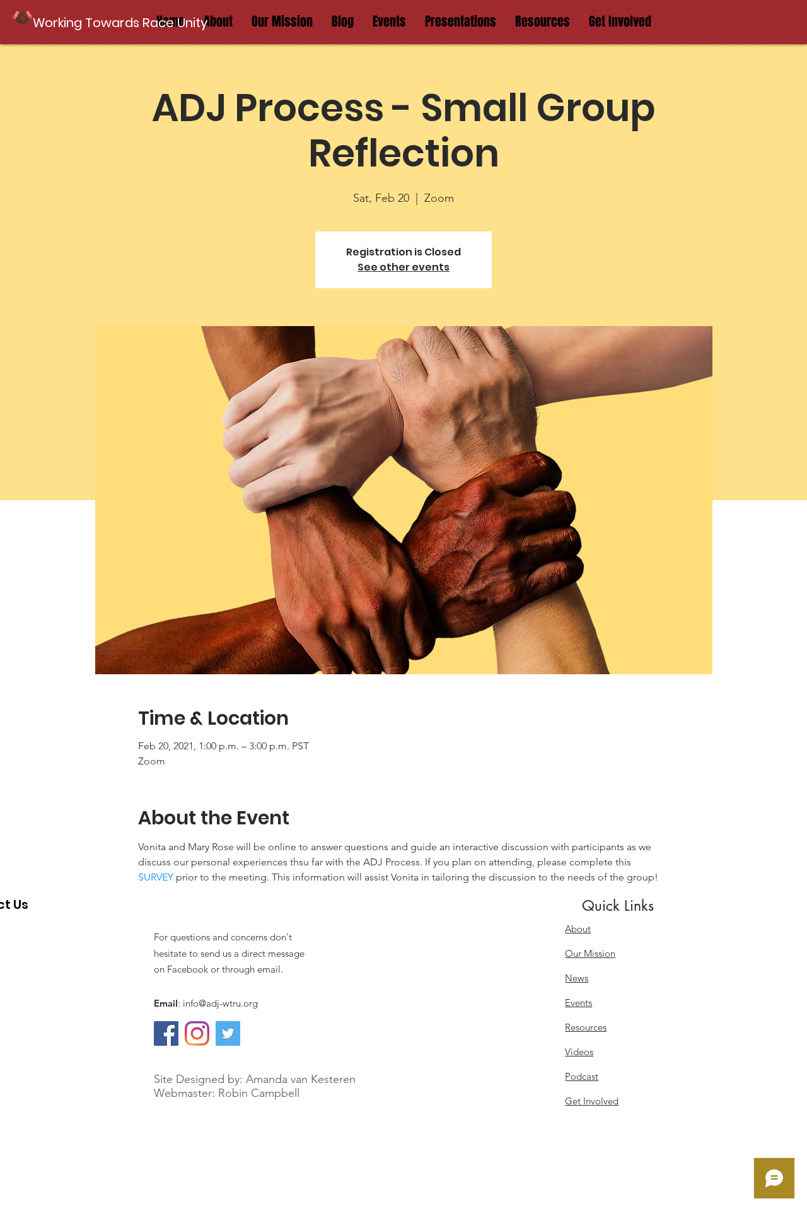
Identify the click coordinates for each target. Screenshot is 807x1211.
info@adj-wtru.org (220, 1003)
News (576, 978)
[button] (121, 22)
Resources (586, 1027)
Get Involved (591, 1101)
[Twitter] (228, 1033)
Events (578, 1003)
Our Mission (590, 953)
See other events (403, 267)
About (578, 929)
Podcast (581, 1076)
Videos (579, 1052)
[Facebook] (166, 1033)
